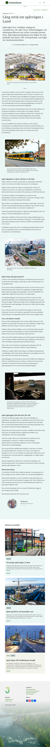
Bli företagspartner (30, 689)
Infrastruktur (36, 10)
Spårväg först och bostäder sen (19, 611)
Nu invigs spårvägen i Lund (18, 562)
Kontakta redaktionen (31, 692)
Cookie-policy (8, 701)
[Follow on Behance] (35, 701)
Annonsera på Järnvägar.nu (32, 691)
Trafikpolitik (44, 10)
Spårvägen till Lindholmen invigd (20, 660)
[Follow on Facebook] (27, 701)
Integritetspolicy (9, 699)
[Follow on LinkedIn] (32, 701)
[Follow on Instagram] (30, 701)
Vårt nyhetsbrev (30, 694)
